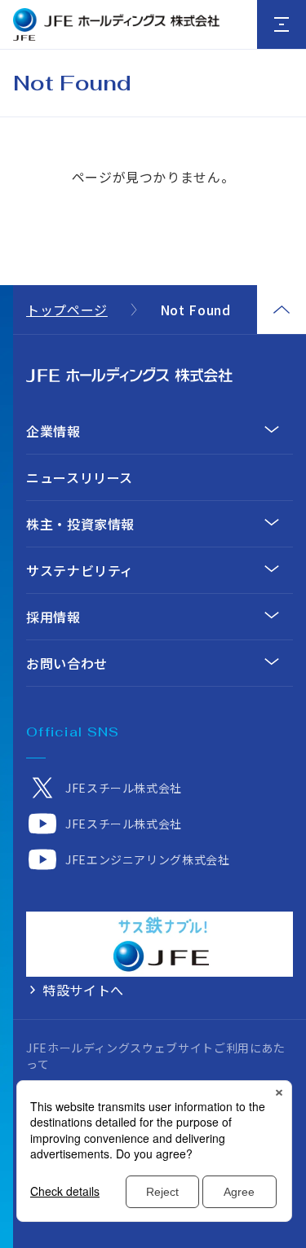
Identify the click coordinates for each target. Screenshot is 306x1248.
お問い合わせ (67, 663)
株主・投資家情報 (80, 524)
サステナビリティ (80, 570)
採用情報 (53, 616)
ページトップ (281, 309)
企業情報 (53, 431)
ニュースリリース (79, 477)
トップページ (67, 309)
